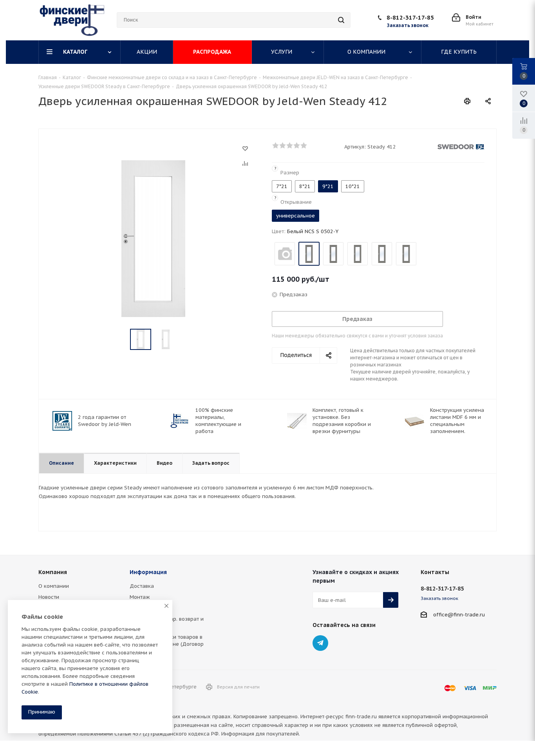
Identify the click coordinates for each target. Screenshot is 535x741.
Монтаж (140, 597)
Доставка (142, 586)
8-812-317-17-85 (410, 17)
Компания (52, 572)
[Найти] (341, 20)
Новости (48, 597)
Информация (148, 572)
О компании (53, 586)
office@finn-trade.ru (459, 614)
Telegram (320, 643)
